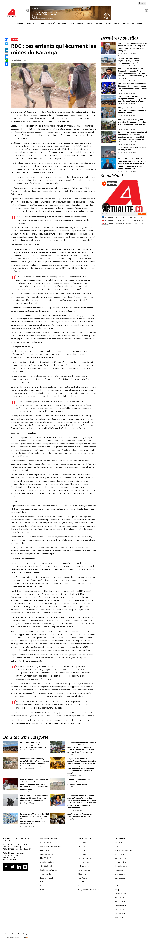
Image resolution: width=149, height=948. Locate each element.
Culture (90, 23)
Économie (62, 23)
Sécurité (51, 23)
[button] (27, 10)
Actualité (30, 23)
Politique (41, 23)
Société (80, 23)
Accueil (20, 23)
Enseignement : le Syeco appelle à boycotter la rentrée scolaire (80, 815)
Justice (108, 23)
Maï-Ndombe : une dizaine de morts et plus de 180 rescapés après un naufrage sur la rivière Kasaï (34, 797)
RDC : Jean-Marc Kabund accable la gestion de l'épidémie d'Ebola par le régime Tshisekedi (132, 110)
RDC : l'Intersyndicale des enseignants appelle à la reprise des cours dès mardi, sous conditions (34, 744)
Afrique (126, 23)
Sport (72, 23)
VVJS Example (137, 23)
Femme (99, 23)
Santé (116, 23)
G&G (27, 937)
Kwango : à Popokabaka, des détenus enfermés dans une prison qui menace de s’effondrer (80, 781)
